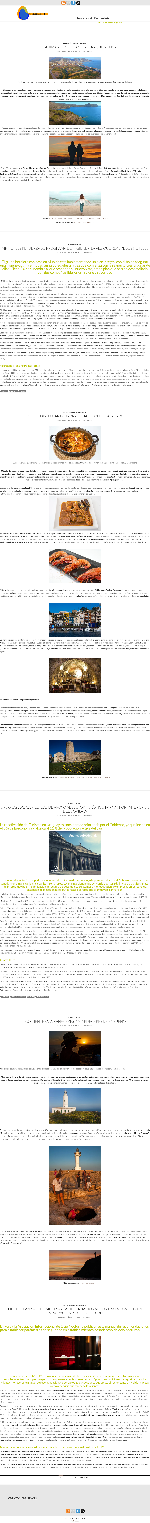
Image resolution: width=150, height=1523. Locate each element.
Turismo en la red (84, 18)
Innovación (67, 43)
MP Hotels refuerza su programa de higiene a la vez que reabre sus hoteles (75, 248)
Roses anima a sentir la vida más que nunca (75, 47)
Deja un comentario (84, 51)
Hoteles (71, 244)
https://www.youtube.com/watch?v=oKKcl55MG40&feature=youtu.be (78, 218)
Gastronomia (68, 412)
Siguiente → (85, 1477)
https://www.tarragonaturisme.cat (70, 777)
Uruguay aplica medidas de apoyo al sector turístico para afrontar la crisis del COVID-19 (75, 809)
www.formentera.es (89, 1283)
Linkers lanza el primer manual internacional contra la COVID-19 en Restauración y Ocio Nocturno (75, 1311)
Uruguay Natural (42, 996)
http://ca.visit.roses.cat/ (84, 222)
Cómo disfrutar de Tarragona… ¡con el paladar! (75, 416)
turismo (22, 391)
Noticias (76, 43)
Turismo (83, 43)
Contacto (105, 18)
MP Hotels (13, 391)
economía (5, 996)
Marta (71, 51)
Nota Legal (75, 1521)
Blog (96, 18)
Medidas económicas (18, 996)
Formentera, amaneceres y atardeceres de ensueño (75, 1021)
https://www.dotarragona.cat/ (98, 777)
